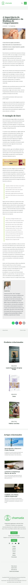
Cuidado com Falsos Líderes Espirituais (11, 495)
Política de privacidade (14, 571)
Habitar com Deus (14, 423)
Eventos (14, 549)
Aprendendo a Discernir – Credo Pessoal (13, 449)
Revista (14, 555)
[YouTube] (15, 543)
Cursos (14, 551)
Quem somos (14, 567)
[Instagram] (12, 543)
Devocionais (14, 557)
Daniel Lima (12, 26)
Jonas (14, 396)
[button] (13, 323)
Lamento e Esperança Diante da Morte (12, 472)
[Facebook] (9, 543)
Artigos (14, 546)
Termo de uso (14, 569)
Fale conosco (14, 566)
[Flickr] (18, 543)
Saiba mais (14, 532)
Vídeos (14, 553)
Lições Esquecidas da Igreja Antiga (14, 368)
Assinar (14, 540)
